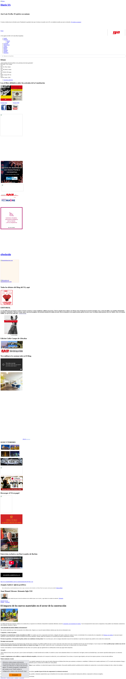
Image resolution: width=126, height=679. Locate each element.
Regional (6, 39)
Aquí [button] (25, 671)
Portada (2, 602)
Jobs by (26, 439)
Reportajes (6, 52)
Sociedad (6, 50)
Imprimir (3, 600)
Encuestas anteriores (8, 80)
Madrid (5, 48)
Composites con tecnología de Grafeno (72, 623)
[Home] (3, 1)
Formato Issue (4, 102)
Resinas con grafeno (108, 635)
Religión (5, 47)
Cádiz (7, 42)
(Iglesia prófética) (59, 588)
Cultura (5, 46)
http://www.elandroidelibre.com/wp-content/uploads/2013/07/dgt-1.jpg (17, 581)
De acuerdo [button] (15, 675)
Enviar (6, 600)
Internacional (6, 44)
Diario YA (6, 4)
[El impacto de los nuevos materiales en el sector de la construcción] (9, 621)
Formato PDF (16, 102)
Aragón (8, 41)
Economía (6, 43)
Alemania (61, 598)
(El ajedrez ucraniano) (76, 22)
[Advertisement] (11, 148)
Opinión (5, 51)
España (5, 38)
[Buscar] (2, 56)
